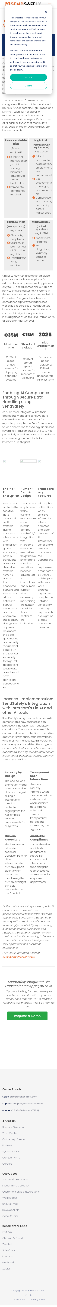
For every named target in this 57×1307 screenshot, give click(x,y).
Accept (28, 77)
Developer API (10, 1210)
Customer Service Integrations (21, 1191)
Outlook (7, 1232)
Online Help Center (13, 1139)
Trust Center (9, 1133)
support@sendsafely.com (28, 1103)
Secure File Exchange (15, 1179)
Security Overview (13, 1127)
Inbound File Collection (16, 1185)
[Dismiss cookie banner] (46, 12)
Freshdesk (8, 1262)
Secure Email (10, 1204)
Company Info (11, 1157)
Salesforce (9, 1250)
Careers (7, 1163)
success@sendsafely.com (18, 957)
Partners (7, 1145)
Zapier (6, 1268)
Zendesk (7, 1244)
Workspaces (10, 1197)
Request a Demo (27, 1016)
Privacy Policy (38, 1299)
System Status (11, 1151)
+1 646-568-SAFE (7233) (25, 1110)
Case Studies (10, 1216)
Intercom (7, 1256)
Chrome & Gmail (12, 1238)
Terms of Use (19, 1299)
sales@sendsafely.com (23, 1096)
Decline (28, 85)
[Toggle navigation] (50, 4)
